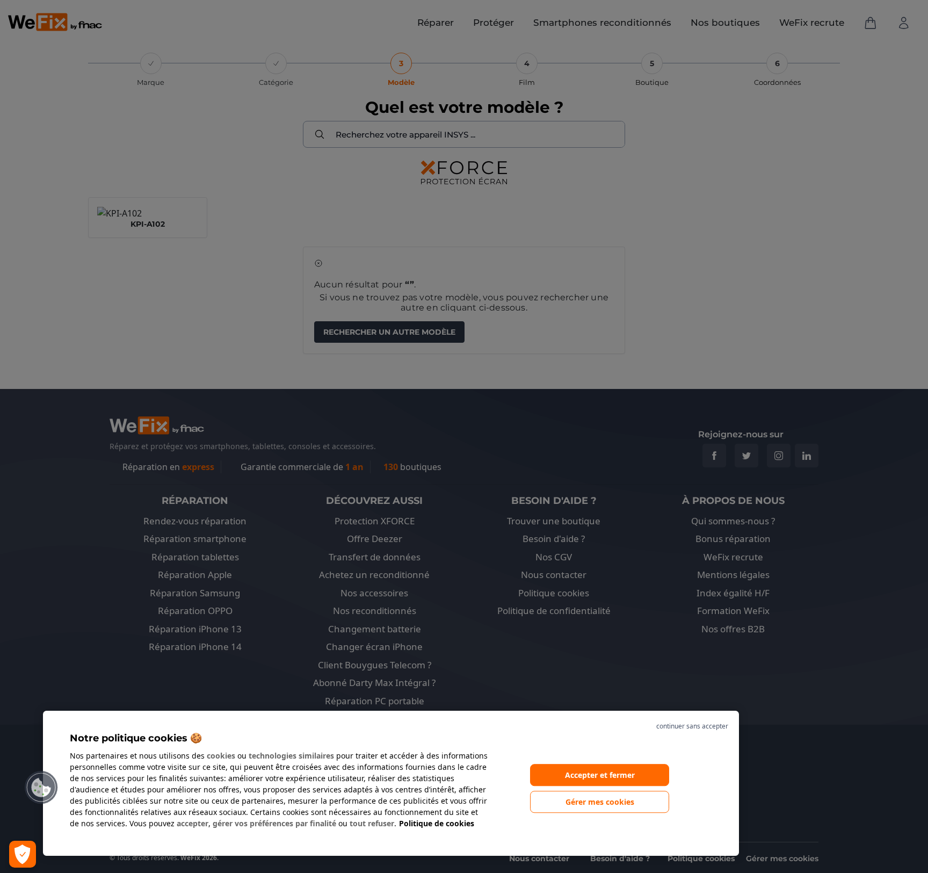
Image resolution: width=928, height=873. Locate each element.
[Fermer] (668, 726)
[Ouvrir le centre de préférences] (22, 854)
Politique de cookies (436, 823)
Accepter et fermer (600, 775)
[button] (41, 787)
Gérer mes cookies (600, 802)
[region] (391, 783)
